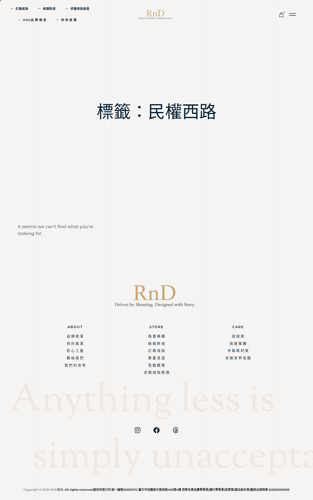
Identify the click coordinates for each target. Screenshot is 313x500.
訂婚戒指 (22, 9)
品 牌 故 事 (75, 336)
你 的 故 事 (69, 20)
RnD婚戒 (57, 489)
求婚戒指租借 (79, 9)
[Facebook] (156, 430)
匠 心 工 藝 (75, 350)
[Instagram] (137, 430)
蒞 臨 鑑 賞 (156, 365)
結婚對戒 (49, 9)
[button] (292, 14)
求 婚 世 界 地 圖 (238, 358)
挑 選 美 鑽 (238, 343)
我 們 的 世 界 (75, 365)
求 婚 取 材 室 (237, 350)
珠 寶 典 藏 (156, 336)
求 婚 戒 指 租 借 (156, 372)
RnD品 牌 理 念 (34, 20)
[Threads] (175, 430)
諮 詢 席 (238, 336)
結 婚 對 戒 (156, 343)
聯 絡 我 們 (75, 358)
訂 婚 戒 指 (156, 350)
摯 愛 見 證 (156, 358)
